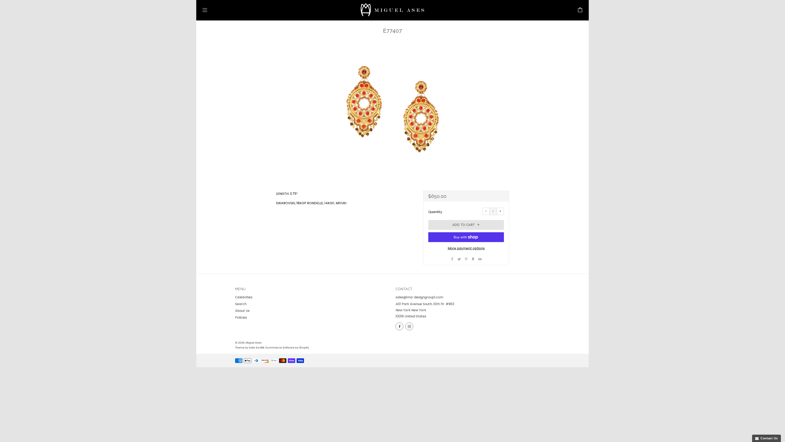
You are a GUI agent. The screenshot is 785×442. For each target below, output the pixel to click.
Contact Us (768, 438)
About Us (242, 310)
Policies (241, 317)
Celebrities (243, 297)
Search (241, 304)
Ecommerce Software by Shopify (287, 347)
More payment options (466, 248)
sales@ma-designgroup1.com (419, 297)
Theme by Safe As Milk (249, 347)
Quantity (435, 212)
